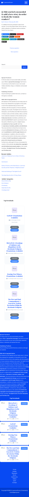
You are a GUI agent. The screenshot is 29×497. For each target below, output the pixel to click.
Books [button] (14, 475)
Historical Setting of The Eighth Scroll (11, 171)
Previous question (14, 48)
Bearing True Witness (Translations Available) (14, 275)
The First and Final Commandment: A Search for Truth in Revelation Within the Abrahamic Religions (14, 303)
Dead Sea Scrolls (6, 187)
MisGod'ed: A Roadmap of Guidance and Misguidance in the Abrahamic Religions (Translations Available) (14, 247)
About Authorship (6, 181)
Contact (14, 482)
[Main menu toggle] (26, 2)
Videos (14, 479)
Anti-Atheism (5, 183)
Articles (14, 471)
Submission (5, 162)
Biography (14, 473)
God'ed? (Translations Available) (14, 217)
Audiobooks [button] (14, 477)
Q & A (14, 480)
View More (14, 227)
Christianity (4, 185)
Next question (14, 51)
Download (14, 230)
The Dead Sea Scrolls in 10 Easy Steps (11, 175)
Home (14, 469)
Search (3, 64)
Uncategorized (5, 190)
